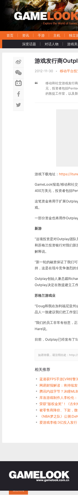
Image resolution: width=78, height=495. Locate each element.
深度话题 (29, 44)
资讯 (25, 35)
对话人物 (51, 44)
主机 (56, 35)
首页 (9, 35)
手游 (41, 35)
